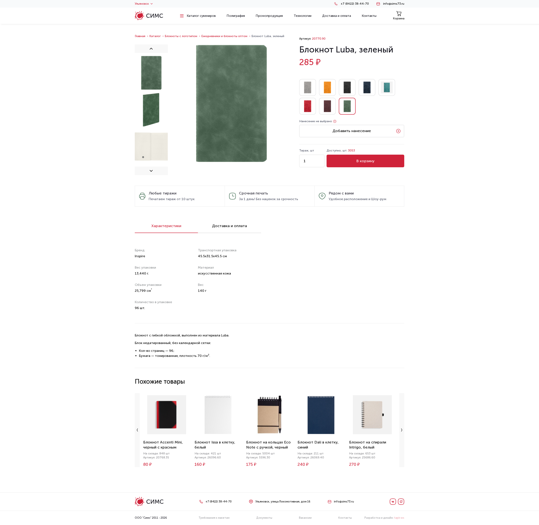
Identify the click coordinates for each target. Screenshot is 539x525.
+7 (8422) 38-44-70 (355, 3)
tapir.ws (399, 517)
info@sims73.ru (393, 3)
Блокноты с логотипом (181, 36)
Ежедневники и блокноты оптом (224, 36)
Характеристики (166, 226)
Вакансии (305, 517)
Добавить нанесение (351, 131)
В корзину (365, 161)
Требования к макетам (214, 517)
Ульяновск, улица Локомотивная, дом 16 (282, 501)
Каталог (155, 36)
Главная (140, 36)
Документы (264, 517)
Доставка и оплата (229, 226)
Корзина (398, 18)
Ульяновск (142, 3)
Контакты (345, 517)
